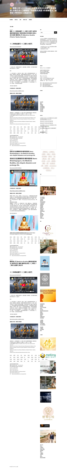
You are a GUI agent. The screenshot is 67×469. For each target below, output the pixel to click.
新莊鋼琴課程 (42, 303)
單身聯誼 (11, 19)
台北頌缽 (41, 111)
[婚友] (48, 421)
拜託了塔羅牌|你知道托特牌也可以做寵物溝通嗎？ (48, 128)
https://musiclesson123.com (47, 84)
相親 (42, 165)
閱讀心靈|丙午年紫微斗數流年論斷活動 (46, 121)
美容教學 (41, 205)
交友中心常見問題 (43, 307)
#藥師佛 (11, 232)
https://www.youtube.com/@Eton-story (17, 90)
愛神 (20, 19)
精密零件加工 (45, 151)
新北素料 (46, 165)
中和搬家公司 (42, 202)
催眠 (41, 330)
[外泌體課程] (48, 194)
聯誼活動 (41, 306)
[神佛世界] (48, 350)
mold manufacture (53, 165)
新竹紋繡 (41, 108)
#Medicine (28, 232)
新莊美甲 (41, 110)
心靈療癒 (41, 447)
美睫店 (44, 163)
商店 (41, 445)
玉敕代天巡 (42, 218)
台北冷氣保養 (42, 198)
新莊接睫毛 (42, 317)
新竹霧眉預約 (42, 106)
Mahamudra (42, 448)
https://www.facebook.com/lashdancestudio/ (50, 82)
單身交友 (16, 19)
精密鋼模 (41, 322)
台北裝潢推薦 (42, 323)
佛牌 (49, 158)
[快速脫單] (48, 442)
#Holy (16, 234)
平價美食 (41, 328)
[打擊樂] (48, 357)
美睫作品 (41, 314)
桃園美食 (41, 207)
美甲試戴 (41, 215)
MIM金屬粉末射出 (46, 167)
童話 (41, 451)
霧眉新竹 (41, 104)
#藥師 (25, 232)
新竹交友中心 (48, 170)
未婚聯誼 (41, 454)
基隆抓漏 (41, 213)
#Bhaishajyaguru (29, 234)
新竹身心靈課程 (42, 201)
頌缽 (41, 212)
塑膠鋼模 (41, 321)
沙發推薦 (41, 320)
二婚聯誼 (41, 452)
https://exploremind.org (46, 85)
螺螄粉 (41, 216)
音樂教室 (30, 19)
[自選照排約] (48, 388)
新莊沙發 (50, 156)
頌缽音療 (46, 310)
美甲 (47, 163)
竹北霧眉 (41, 105)
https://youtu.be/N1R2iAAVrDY (15, 46)
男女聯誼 (41, 305)
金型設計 (53, 158)
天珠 (41, 455)
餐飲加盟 (41, 200)
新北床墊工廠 (52, 163)
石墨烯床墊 (42, 204)
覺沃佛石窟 (42, 214)
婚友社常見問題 (42, 310)
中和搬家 (41, 199)
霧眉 (41, 103)
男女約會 (41, 309)
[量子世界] (48, 301)
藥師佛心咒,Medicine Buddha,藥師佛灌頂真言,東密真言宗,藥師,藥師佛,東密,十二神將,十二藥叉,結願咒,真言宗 (23, 263)
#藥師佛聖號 (22, 232)
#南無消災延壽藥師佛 (16, 232)
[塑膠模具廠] (45, 402)
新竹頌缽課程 (42, 197)
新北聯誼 (41, 327)
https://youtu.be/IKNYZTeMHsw (15, 167)
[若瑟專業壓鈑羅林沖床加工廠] (45, 426)
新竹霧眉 (41, 101)
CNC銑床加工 (52, 151)
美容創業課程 (42, 211)
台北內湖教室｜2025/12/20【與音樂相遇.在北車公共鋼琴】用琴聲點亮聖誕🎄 (48, 125)
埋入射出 (41, 444)
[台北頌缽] (45, 286)
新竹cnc (52, 167)
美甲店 (41, 315)
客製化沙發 (25, 19)
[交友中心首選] (48, 236)
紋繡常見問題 (42, 316)
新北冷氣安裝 (44, 156)
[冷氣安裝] (45, 270)
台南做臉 (41, 209)
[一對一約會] (48, 373)
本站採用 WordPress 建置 (14, 466)
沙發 (54, 156)
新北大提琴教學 (42, 324)
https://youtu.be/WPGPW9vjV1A (48, 86)
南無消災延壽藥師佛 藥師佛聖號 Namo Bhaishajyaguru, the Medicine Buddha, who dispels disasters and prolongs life (22, 153)
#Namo (34, 232)
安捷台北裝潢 (42, 449)
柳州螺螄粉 (42, 329)
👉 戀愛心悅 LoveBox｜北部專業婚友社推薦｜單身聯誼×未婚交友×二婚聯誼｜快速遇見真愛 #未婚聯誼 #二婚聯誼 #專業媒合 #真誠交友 (33, 10)
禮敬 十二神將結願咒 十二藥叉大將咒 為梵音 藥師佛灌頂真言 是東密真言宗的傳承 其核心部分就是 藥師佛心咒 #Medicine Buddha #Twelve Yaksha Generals (23, 34)
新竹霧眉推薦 (42, 107)
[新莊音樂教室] (48, 253)
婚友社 (41, 308)
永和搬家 (41, 206)
